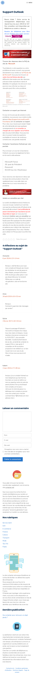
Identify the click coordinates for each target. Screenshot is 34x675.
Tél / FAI (5, 544)
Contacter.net (10, 668)
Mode (4, 541)
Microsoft (11, 64)
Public (5, 547)
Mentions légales (18, 670)
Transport (6, 538)
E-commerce (7, 529)
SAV (4, 526)
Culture (5, 535)
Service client (7, 523)
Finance (5, 532)
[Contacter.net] (2, 2)
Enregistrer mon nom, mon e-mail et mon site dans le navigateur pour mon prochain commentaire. (17, 451)
